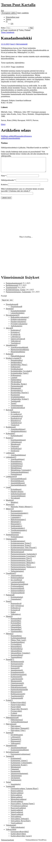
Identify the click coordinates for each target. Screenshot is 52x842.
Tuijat (8, 782)
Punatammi (15, 771)
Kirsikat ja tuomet (13, 358)
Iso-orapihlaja (16, 580)
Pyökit (9, 700)
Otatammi (15, 769)
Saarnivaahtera (17, 810)
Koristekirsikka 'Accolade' (21, 371)
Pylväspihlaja (16, 644)
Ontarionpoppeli (17, 683)
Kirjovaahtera (16, 795)
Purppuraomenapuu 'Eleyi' (21, 558)
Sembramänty (16, 526)
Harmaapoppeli (17, 664)
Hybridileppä (16, 489)
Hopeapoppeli (16, 666)
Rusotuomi (15, 395)
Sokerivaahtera (17, 812)
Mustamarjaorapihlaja (19, 584)
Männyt (10, 509)
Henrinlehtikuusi (17, 481)
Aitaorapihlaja (16, 575)
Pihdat (9, 616)
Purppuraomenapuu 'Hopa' (21, 560)
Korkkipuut (11, 427)
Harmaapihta (16, 618)
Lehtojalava (16, 337)
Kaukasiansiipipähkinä (20, 750)
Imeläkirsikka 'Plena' (19, 365)
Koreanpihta (16, 623)
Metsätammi (16, 767)
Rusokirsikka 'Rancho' (20, 393)
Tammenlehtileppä (18, 496)
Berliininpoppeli (12, 285)
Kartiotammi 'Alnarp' (19, 761)
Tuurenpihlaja (16, 657)
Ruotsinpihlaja (17, 649)
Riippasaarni (16, 741)
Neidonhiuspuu (17, 537)
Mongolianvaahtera (18, 799)
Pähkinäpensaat (12, 717)
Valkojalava (16, 341)
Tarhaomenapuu (17, 571)
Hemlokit (10, 309)
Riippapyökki (16, 715)
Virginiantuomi (17, 405)
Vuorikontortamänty (19, 530)
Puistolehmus (16, 474)
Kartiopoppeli (16, 677)
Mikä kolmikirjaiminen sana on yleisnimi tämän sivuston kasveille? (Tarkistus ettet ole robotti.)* (22, 190)
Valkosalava (16, 614)
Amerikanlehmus (18, 459)
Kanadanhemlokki (18, 311)
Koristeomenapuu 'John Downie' (24, 547)
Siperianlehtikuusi (18, 485)
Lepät (8, 487)
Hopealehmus (16, 461)
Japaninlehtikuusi (18, 483)
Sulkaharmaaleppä (18, 494)
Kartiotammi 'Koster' (19, 765)
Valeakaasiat (11, 825)
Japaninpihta (16, 621)
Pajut (9, 601)
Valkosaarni (16, 743)
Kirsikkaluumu (17, 369)
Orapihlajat (11, 573)
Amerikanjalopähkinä (19, 347)
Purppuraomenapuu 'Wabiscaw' (23, 567)
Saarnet (9, 733)
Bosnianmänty (17, 511)
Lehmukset (11, 457)
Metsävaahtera (17, 797)
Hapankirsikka (17, 360)
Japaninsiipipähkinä (19, 748)
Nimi (3, 176)
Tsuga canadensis (7, 32)
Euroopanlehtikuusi (18, 479)
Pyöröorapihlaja (17, 586)
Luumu (14, 377)
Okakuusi (15, 446)
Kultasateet (10, 433)
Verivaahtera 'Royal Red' (21, 821)
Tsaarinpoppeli (11, 287)
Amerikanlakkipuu (18, 455)
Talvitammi (15, 778)
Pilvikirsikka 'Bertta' (19, 384)
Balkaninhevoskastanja (20, 317)
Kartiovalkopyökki (18, 834)
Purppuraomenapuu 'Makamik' (23, 563)
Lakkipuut (10, 453)
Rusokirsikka (17, 390)
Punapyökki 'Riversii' (19, 709)
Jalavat (9, 328)
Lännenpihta (16, 625)
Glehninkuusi (16, 442)
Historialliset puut (12, 17)
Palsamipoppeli (17, 685)
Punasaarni (16, 739)
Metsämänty (16, 522)
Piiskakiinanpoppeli (19, 687)
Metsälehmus (16, 468)
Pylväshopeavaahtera (19, 806)
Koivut (9, 410)
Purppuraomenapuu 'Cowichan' (23, 556)
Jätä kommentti (21, 44)
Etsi (2, 11)
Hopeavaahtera (17, 791)
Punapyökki (16, 707)
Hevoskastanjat (12, 315)
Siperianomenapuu (18, 569)
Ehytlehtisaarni (17, 735)
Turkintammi (16, 780)
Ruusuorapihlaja (17, 588)
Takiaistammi (16, 776)
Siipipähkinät (11, 745)
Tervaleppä (15, 498)
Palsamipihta (16, 627)
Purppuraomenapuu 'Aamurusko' (24, 554)
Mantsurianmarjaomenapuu (21, 550)
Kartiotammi (16, 758)
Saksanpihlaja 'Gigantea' (20, 653)
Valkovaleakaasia (18, 827)
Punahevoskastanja (18, 322)
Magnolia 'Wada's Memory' (22, 507)
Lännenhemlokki (16, 137)
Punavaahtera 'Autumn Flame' (23, 804)
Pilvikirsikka (16, 382)
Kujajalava (15, 332)
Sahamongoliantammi (19, 773)
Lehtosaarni (16, 737)
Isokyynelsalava (17, 606)
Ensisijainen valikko (9, 13)
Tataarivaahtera (17, 814)
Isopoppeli (15, 668)
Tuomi (14, 403)
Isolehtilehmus (17, 464)
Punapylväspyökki (18, 705)
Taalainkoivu (16, 423)
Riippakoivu (16, 421)
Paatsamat (10, 595)
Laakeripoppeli (17, 679)
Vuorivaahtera (16, 823)
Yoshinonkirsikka (18, 408)
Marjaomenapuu (17, 552)
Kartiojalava (16, 330)
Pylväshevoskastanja (19, 324)
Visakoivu (15, 425)
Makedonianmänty (18, 519)
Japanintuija (16, 784)
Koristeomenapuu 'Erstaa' (21, 545)
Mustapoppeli (16, 681)
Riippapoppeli (16, 692)
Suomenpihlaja (17, 655)
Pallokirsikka (16, 380)
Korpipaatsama (17, 597)
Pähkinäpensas (17, 720)
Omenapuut (11, 539)
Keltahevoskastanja (18, 319)
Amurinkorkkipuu (18, 429)
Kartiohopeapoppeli (19, 674)
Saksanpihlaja (16, 651)
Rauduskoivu (16, 418)
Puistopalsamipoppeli (14, 283)
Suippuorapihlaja (18, 591)
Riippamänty (16, 524)
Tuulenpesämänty (18, 528)
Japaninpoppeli (17, 670)
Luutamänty (16, 517)
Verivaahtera (16, 816)
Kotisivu (4, 185)
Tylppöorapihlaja (18, 593)
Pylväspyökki (16, 711)
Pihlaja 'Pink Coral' (18, 640)
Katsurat (9, 354)
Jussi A (12, 44)
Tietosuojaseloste (7, 840)
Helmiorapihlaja (17, 578)
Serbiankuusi (16, 448)
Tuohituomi (15, 401)
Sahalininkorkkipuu (19, 431)
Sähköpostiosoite (8, 180)
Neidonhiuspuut (12, 535)
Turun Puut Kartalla (18, 5)
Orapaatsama (16, 599)
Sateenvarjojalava (18, 339)
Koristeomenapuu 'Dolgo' (21, 543)
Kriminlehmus (16, 466)
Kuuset (9, 438)
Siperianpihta (16, 629)
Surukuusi (15, 451)
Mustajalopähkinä (18, 352)
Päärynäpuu (16, 726)
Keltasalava (15, 608)
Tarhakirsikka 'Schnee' (20, 399)
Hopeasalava (13, 136)
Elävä (3, 124)
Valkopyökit (11, 829)
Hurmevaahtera (17, 793)
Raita (13, 612)
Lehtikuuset (11, 476)
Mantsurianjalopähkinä (20, 349)
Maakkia (14, 502)
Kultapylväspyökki (18, 702)
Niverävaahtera (17, 801)
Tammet (10, 756)
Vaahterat (10, 786)
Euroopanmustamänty (19, 513)
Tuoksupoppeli (17, 698)
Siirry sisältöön (23, 13)
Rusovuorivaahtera (18, 808)
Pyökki (14, 713)
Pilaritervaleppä (17, 492)
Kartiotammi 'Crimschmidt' (21, 763)
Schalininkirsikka (18, 397)
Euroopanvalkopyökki (20, 832)
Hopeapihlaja (16, 636)
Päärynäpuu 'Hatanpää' (20, 728)
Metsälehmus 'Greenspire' (21, 470)
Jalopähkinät (11, 345)
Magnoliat (10, 504)
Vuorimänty (16, 532)
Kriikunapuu (16, 375)
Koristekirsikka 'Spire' (19, 373)
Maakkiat (10, 500)
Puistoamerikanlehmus (20, 472)
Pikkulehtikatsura (18, 356)
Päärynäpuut (11, 724)
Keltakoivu (15, 412)
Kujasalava (15, 610)
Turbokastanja (16, 326)
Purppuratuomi (17, 386)
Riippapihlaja (16, 646)
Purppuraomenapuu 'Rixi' (21, 565)
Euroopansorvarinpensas (20, 754)
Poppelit (10, 659)
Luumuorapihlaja (18, 582)
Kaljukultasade (17, 436)
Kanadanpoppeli (17, 672)
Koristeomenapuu (18, 541)
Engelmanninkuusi (18, 440)
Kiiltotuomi (15, 367)
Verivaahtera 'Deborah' (20, 819)
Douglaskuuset (12, 304)
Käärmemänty (16, 515)
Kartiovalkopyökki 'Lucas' (21, 836)
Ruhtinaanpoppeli (18, 694)
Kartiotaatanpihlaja (18, 638)
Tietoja (8, 19)
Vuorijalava (15, 343)
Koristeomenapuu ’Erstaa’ (16, 290)
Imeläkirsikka (16, 362)
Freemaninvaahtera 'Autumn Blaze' (24, 788)
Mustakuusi (15, 444)
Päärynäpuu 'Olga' (18, 730)
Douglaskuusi (16, 306)
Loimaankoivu (17, 416)
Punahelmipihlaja (18, 642)
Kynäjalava (15, 334)
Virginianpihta (16, 631)
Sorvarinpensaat (12, 752)
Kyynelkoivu (16, 414)
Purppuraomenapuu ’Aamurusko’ (18, 292)
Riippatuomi (16, 388)
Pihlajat (9, 634)
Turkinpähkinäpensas (19, 722)
